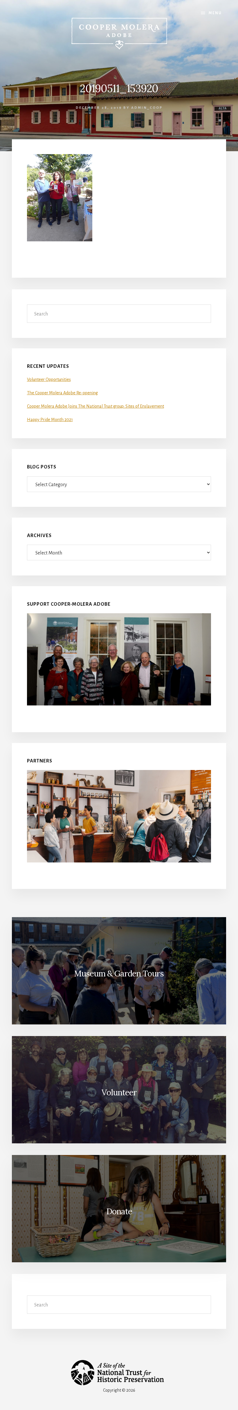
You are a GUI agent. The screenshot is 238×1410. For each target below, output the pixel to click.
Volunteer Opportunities (49, 379)
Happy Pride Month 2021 (50, 419)
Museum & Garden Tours (119, 973)
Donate (119, 1211)
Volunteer (119, 1092)
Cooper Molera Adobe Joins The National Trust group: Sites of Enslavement (95, 406)
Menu (215, 13)
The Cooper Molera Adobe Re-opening (62, 393)
